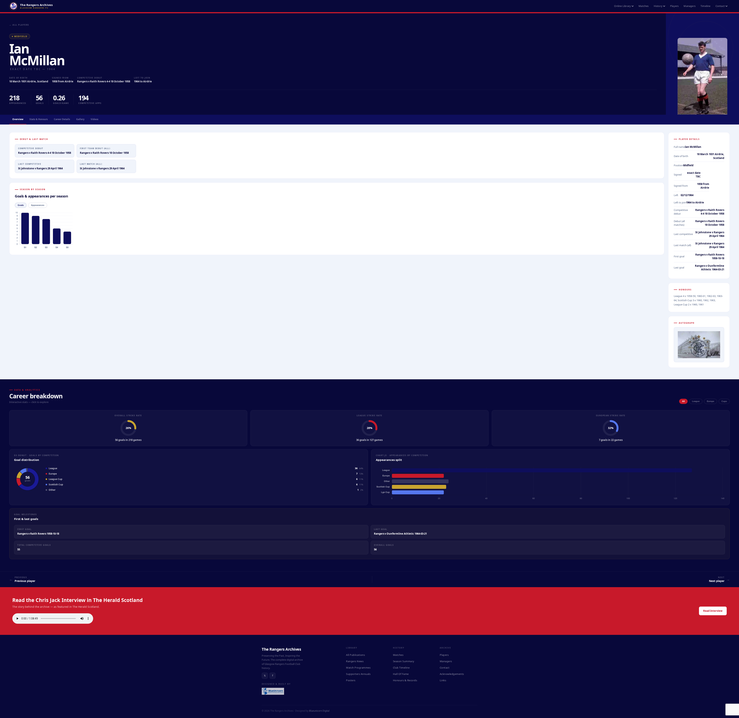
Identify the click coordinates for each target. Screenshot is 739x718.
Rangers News (355, 661)
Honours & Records (405, 680)
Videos (94, 119)
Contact (720, 6)
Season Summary (403, 661)
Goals (21, 205)
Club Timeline (401, 667)
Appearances (37, 205)
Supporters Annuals (358, 674)
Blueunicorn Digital (319, 710)
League (696, 401)
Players (674, 6)
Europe (710, 401)
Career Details (62, 119)
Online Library (622, 6)
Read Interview (712, 611)
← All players (19, 24)
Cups (724, 401)
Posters (350, 680)
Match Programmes (358, 667)
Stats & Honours (38, 119)
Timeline (706, 6)
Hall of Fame (401, 674)
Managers (690, 6)
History (658, 6)
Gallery (80, 119)
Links (443, 680)
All (683, 401)
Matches (644, 6)
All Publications (355, 655)
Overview (17, 119)
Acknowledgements (452, 674)
